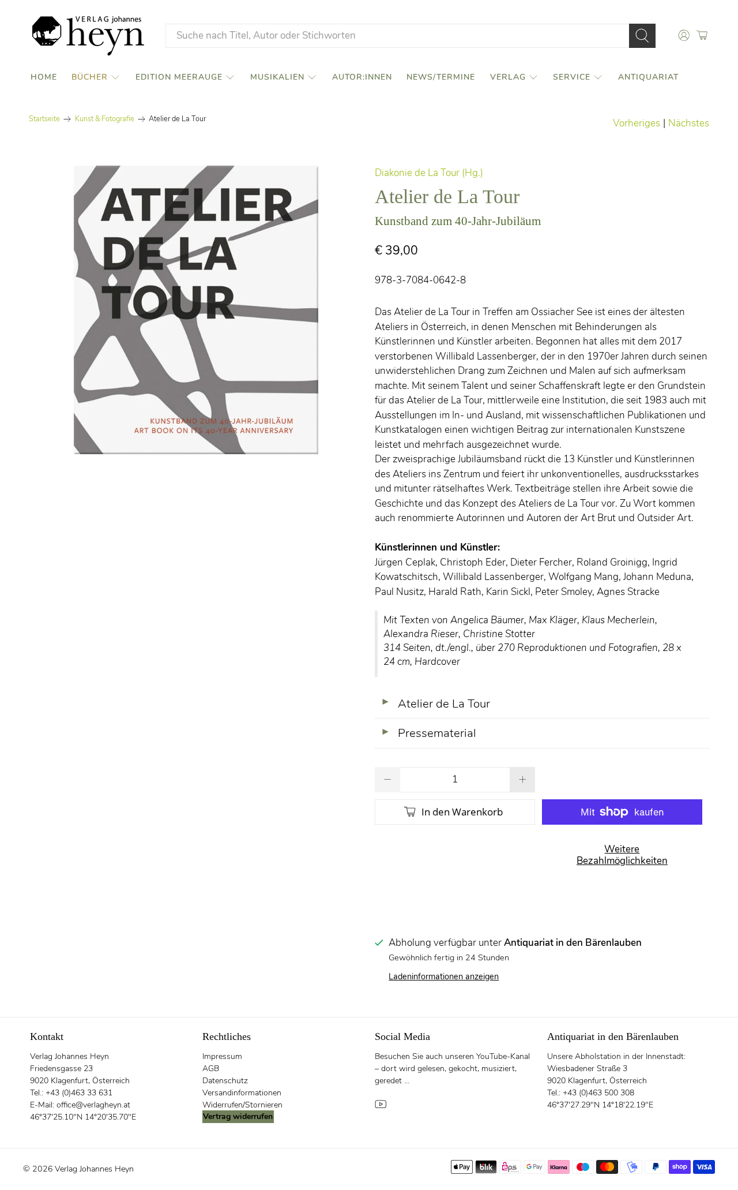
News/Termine (440, 77)
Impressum (222, 1056)
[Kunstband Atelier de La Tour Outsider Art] (196, 310)
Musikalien (277, 77)
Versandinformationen (241, 1092)
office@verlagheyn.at (93, 1104)
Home (44, 77)
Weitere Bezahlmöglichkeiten (622, 855)
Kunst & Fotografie (104, 119)
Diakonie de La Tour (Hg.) (429, 172)
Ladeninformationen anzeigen (444, 976)
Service (571, 77)
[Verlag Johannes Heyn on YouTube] (380, 1107)
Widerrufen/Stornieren (242, 1104)
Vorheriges (636, 123)
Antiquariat (648, 77)
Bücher (89, 77)
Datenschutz (225, 1080)
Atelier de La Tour (435, 703)
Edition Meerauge (179, 77)
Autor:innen (362, 77)
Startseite (44, 119)
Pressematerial (428, 733)
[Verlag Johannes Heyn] (88, 36)
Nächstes (688, 123)
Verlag (508, 77)
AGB (210, 1068)
